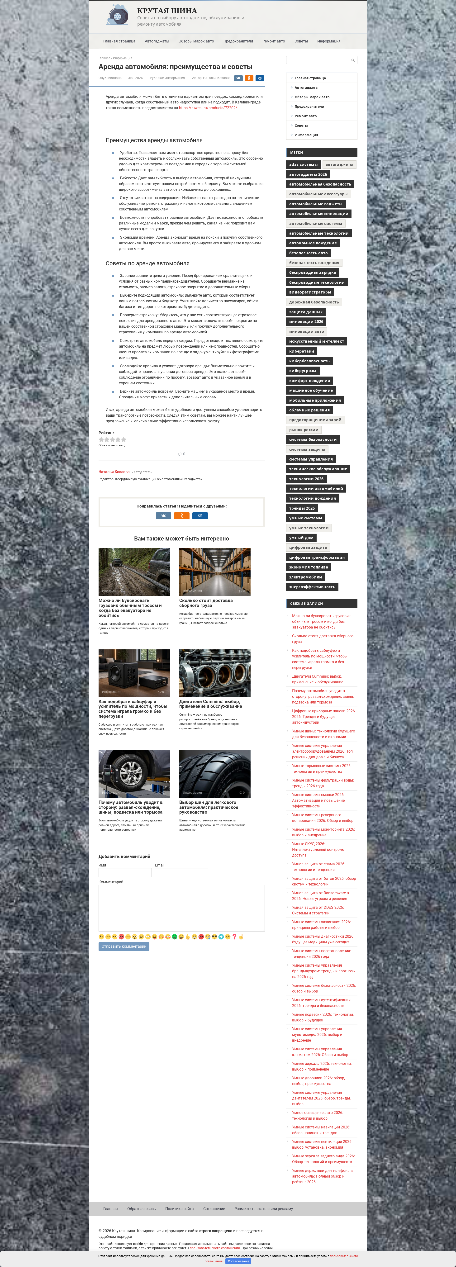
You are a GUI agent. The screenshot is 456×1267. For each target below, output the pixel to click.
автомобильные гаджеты (316, 203)
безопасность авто (308, 253)
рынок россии (303, 429)
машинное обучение (311, 390)
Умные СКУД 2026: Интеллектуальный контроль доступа (318, 849)
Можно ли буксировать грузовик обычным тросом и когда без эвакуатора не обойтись (130, 608)
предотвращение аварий (315, 419)
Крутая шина (167, 10)
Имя (102, 865)
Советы (301, 41)
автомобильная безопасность (320, 184)
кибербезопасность (309, 360)
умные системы (305, 518)
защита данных (306, 311)
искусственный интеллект (316, 341)
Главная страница (119, 41)
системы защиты (307, 449)
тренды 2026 (302, 508)
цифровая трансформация (317, 557)
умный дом (301, 537)
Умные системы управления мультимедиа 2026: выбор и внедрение (317, 1035)
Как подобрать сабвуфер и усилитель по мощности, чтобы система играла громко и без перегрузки (133, 709)
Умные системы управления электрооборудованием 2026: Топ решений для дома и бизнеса (322, 751)
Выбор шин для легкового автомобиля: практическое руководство (208, 807)
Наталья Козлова (114, 472)
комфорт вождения (309, 380)
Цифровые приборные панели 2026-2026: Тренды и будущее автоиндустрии (324, 717)
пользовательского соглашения (215, 1248)
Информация (329, 41)
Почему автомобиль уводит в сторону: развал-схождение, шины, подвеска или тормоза (131, 807)
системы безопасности (313, 439)
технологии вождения (312, 498)
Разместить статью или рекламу (263, 1208)
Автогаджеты (157, 41)
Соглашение (214, 1208)
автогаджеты (340, 164)
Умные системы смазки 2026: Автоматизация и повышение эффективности (318, 800)
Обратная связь (141, 1208)
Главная (110, 1208)
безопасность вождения (314, 262)
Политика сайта (179, 1208)
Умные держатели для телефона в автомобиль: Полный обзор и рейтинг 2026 (322, 1176)
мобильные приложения (315, 400)
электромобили (305, 577)
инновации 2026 (306, 321)
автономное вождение (313, 243)
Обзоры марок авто (196, 41)
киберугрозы (303, 370)
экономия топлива (308, 567)
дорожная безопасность (314, 302)
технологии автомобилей (316, 488)
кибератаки (301, 351)
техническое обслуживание (318, 468)
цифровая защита (308, 547)
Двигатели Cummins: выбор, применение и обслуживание (210, 704)
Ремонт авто (273, 41)
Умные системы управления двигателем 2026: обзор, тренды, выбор (321, 1098)
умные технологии (309, 528)
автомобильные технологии (319, 233)
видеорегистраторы (310, 292)
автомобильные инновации (318, 213)
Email (160, 865)
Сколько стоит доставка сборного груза (206, 603)
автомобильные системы (315, 223)
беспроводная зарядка (312, 272)
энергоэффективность (312, 586)
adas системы (303, 164)
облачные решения (309, 410)
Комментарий (111, 882)
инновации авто (306, 331)
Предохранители (238, 41)
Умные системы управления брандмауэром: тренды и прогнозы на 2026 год (324, 971)
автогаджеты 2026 (308, 174)
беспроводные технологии (317, 282)
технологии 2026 (306, 478)
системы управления (311, 459)
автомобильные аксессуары (318, 193)
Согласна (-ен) (238, 1261)
